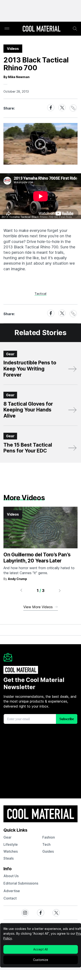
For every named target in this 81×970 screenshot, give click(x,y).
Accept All (40, 949)
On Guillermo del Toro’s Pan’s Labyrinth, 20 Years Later (36, 558)
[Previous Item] (21, 590)
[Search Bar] (75, 28)
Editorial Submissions (20, 883)
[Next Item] (60, 590)
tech (46, 844)
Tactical (40, 293)
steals (8, 858)
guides (48, 851)
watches (10, 851)
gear (7, 837)
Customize (40, 960)
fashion (48, 837)
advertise (11, 891)
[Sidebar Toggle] (6, 29)
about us (11, 876)
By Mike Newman (16, 77)
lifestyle (10, 844)
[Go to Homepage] (41, 29)
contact (10, 898)
